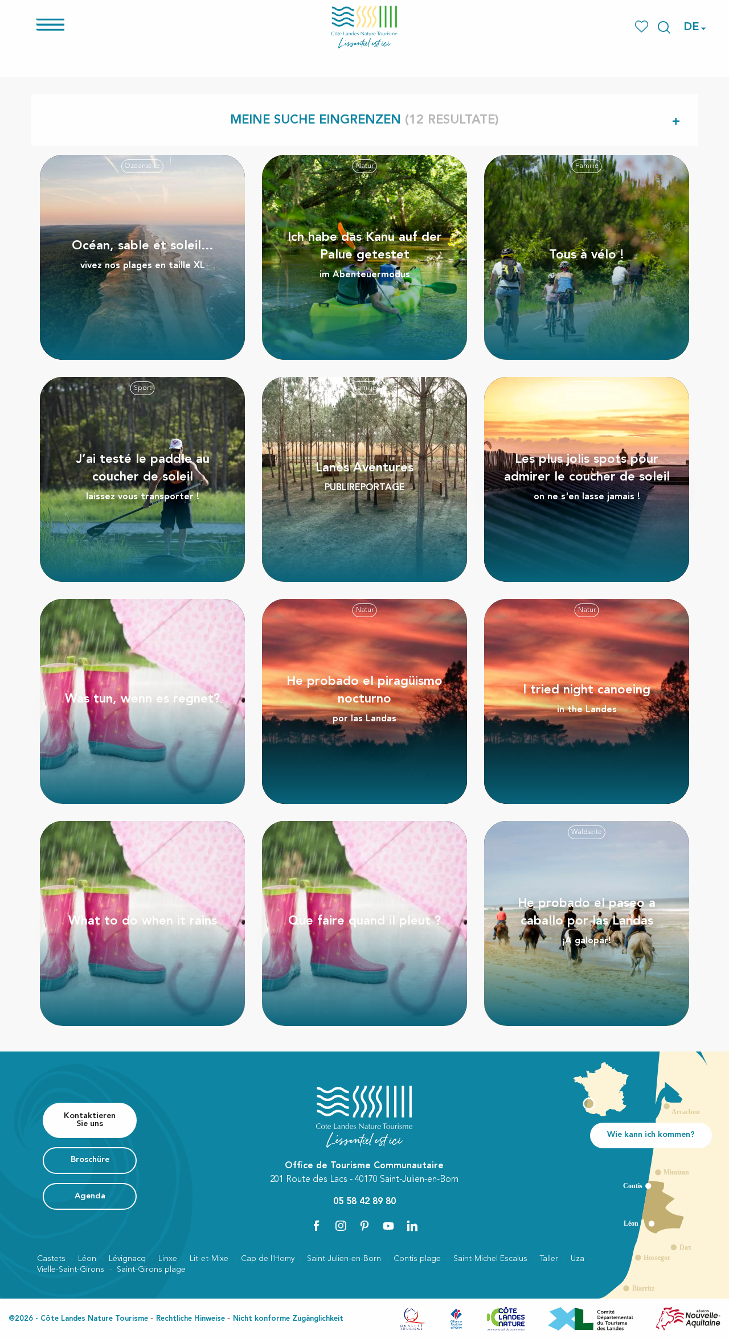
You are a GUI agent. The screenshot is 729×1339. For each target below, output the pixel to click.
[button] (664, 27)
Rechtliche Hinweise (190, 1318)
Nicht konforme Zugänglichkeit (288, 1318)
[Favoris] (642, 27)
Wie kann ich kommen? (651, 1135)
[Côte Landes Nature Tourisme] (364, 27)
